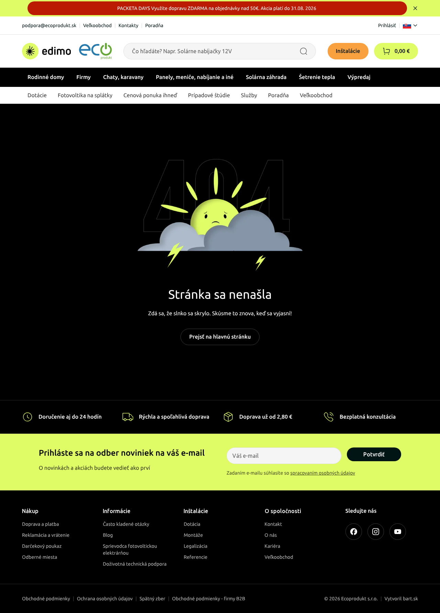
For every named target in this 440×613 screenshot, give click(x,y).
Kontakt (273, 524)
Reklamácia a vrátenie (45, 535)
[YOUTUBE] (397, 531)
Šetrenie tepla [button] (317, 77)
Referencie (195, 557)
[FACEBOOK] (353, 531)
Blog (108, 535)
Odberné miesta (39, 557)
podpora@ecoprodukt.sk (49, 25)
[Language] (410, 25)
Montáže (193, 535)
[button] (386, 51)
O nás (271, 535)
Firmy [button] (83, 77)
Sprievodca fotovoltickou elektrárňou (130, 549)
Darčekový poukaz (42, 546)
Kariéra (272, 546)
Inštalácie (348, 51)
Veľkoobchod (97, 25)
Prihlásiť (387, 25)
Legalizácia (195, 546)
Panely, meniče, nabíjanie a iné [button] (195, 77)
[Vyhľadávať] (303, 51)
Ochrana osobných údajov (105, 598)
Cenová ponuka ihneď (150, 95)
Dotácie (37, 95)
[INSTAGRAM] (375, 531)
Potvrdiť (374, 454)
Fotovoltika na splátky (85, 95)
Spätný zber (152, 598)
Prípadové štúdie (209, 95)
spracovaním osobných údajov (322, 473)
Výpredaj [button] (359, 77)
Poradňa (154, 25)
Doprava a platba (40, 524)
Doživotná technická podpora (134, 564)
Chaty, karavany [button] (123, 77)
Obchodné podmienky (46, 598)
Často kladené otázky (126, 524)
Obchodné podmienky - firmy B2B (208, 598)
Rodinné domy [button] (46, 77)
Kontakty (129, 25)
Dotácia (192, 524)
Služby (249, 95)
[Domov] (67, 51)
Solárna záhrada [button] (266, 77)
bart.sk (410, 598)
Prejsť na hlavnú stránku (220, 337)
